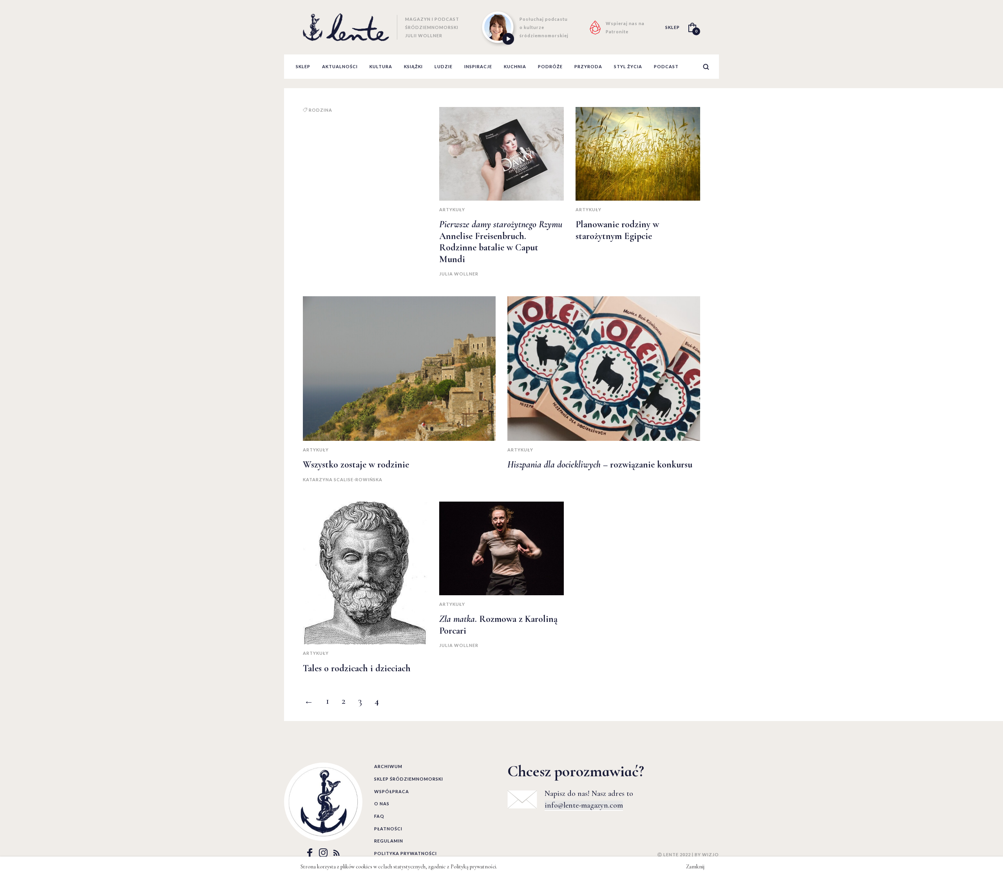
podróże (550, 66)
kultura (380, 66)
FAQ (379, 816)
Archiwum (388, 766)
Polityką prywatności (473, 866)
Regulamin (388, 840)
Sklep (303, 66)
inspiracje (478, 66)
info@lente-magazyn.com (584, 805)
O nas (381, 803)
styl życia (628, 66)
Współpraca (391, 791)
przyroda (588, 66)
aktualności (340, 66)
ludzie (444, 66)
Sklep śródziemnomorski (408, 778)
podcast (666, 66)
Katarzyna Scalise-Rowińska (342, 479)
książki (413, 66)
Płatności (388, 828)
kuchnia (515, 66)
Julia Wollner (458, 273)
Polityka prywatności (405, 853)
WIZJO (710, 854)
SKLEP (672, 27)
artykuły (452, 209)
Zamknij (695, 866)
